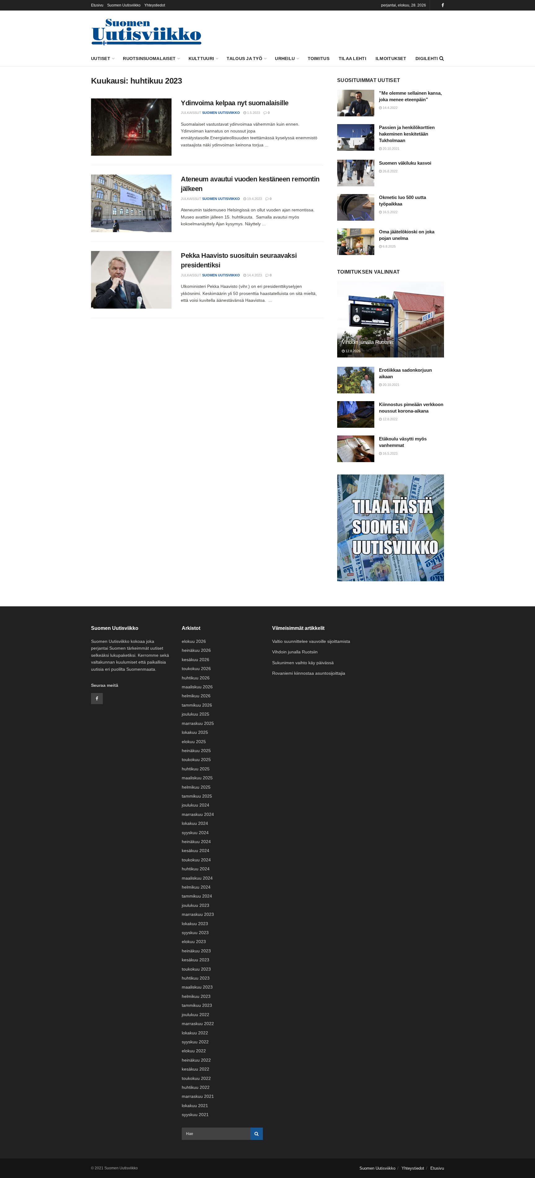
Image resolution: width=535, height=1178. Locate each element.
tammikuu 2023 (197, 1005)
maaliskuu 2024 (197, 878)
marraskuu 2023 (198, 914)
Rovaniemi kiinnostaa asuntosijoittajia (308, 673)
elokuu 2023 (194, 941)
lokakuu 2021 (195, 1105)
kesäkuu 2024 (195, 850)
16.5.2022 (390, 212)
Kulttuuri (201, 58)
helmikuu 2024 (196, 887)
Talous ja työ (244, 58)
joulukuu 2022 (195, 1014)
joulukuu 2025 (195, 714)
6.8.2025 (389, 246)
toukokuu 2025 (196, 759)
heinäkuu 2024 (196, 841)
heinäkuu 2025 (196, 750)
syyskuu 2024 (195, 832)
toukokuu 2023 (196, 969)
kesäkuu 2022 (195, 1069)
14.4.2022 (390, 108)
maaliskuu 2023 (197, 987)
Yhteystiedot (154, 5)
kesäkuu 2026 (195, 659)
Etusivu (97, 5)
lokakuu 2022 (195, 1032)
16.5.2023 (390, 453)
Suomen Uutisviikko (124, 5)
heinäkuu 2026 (196, 650)
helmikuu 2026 (196, 695)
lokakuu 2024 (195, 823)
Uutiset (100, 58)
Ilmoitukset (391, 58)
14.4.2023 (254, 275)
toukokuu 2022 (196, 1078)
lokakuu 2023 (195, 923)
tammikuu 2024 (197, 896)
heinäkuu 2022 (196, 1060)
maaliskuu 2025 (197, 777)
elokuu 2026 (194, 641)
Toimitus (318, 58)
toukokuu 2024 (196, 859)
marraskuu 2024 (198, 814)
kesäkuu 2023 (195, 959)
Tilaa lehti (352, 58)
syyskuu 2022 (195, 1041)
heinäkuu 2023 (196, 950)
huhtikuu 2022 (196, 1087)
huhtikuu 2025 (196, 768)
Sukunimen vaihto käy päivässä (303, 662)
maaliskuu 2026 (197, 686)
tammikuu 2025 (197, 796)
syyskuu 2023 (195, 932)
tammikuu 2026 (197, 705)
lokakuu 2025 (195, 732)
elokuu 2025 (194, 741)
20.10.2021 (390, 148)
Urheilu (285, 58)
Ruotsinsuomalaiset (149, 58)
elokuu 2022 (194, 1050)
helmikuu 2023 (196, 996)
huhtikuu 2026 (196, 677)
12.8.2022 (390, 419)
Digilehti (426, 58)
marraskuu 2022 (198, 1023)
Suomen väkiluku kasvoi (405, 163)
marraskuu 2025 (198, 723)
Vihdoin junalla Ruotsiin (367, 342)
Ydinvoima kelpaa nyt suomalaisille (235, 103)
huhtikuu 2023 (196, 978)
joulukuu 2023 (195, 905)
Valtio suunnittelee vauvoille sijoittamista (311, 641)
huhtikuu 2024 (196, 868)
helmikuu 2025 (196, 787)
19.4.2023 (254, 199)
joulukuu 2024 (195, 805)
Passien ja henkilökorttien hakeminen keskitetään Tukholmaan (407, 134)
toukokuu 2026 (196, 668)
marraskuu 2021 (198, 1096)
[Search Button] (256, 1134)
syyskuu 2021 (195, 1114)
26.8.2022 (390, 171)
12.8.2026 (352, 351)
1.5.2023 (253, 113)
